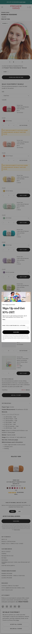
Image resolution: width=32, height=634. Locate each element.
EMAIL (3, 319)
